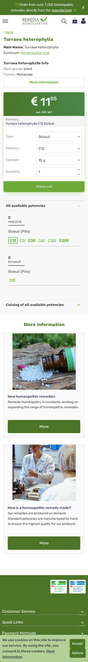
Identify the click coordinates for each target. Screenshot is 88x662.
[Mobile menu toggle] (5, 21)
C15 (22, 240)
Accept (77, 644)
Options (77, 653)
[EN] (35, 21)
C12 (13, 240)
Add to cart (44, 187)
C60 (41, 240)
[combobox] (59, 148)
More (44, 426)
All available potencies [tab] (25, 206)
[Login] (83, 21)
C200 (64, 240)
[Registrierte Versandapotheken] (58, 586)
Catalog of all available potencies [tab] (35, 305)
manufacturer (62, 10)
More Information (44, 82)
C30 (31, 240)
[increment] (79, 169)
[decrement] (79, 174)
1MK (12, 280)
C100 (52, 240)
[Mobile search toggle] (64, 21)
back (9, 32)
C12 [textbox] (41, 148)
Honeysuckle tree (35, 53)
